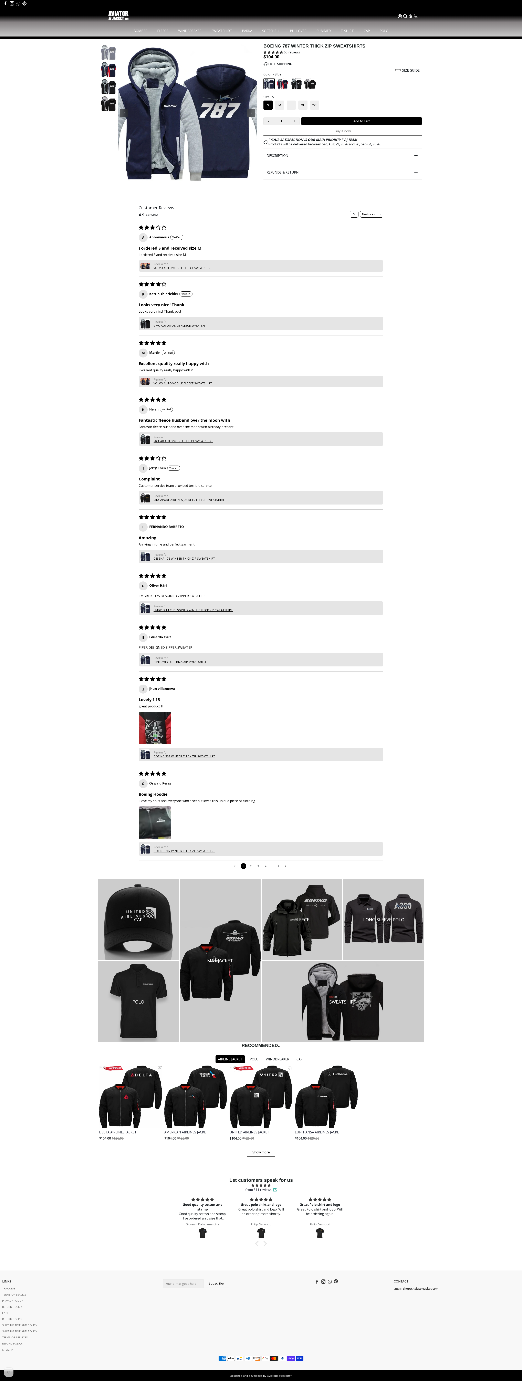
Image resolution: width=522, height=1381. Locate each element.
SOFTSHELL (271, 31)
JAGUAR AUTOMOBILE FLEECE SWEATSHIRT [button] (183, 441)
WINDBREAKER (189, 31)
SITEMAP (7, 1349)
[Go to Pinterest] (24, 3)
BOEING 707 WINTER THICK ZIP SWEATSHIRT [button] (184, 756)
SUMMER (323, 31)
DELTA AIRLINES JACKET (118, 1132)
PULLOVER (298, 31)
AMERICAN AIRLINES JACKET (186, 1132)
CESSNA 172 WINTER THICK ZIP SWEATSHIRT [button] (184, 558)
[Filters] (354, 214)
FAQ (5, 1313)
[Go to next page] (286, 866)
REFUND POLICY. (12, 1343)
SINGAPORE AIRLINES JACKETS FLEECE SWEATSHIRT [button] (189, 500)
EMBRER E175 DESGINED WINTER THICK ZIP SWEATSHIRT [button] (193, 610)
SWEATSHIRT (221, 31)
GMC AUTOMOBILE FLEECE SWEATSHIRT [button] (181, 326)
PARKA (247, 31)
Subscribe (216, 1283)
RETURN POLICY (12, 1307)
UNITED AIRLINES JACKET (249, 1132)
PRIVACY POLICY (12, 1300)
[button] (273, 52)
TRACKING (8, 1288)
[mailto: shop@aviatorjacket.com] (402, 1288)
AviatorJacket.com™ (279, 1376)
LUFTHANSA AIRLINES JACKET (318, 1132)
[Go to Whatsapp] (18, 3)
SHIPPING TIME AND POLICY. (20, 1325)
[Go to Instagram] (11, 3)
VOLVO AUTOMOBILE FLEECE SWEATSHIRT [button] (183, 268)
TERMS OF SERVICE (14, 1294)
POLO (384, 31)
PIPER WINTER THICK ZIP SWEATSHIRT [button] (180, 662)
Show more (261, 1152)
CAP (367, 31)
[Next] (251, 113)
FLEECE (162, 31)
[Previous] (124, 113)
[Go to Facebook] (5, 3)
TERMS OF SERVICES (15, 1337)
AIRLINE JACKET (230, 1059)
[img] (261, 1185)
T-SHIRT (347, 31)
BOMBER (140, 31)
